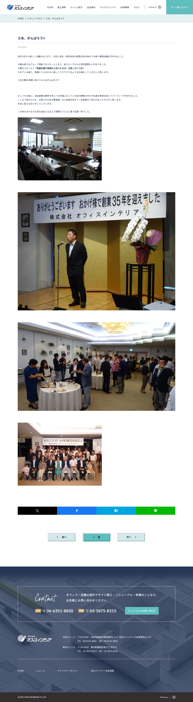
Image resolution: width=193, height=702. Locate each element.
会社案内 (91, 7)
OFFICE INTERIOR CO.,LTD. (35, 697)
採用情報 (125, 7)
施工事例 (62, 7)
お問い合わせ (181, 7)
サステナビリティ (108, 7)
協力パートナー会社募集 (102, 670)
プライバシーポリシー (67, 670)
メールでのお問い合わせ (143, 610)
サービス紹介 (76, 7)
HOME (50, 7)
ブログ (136, 7)
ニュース (40, 670)
